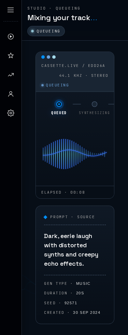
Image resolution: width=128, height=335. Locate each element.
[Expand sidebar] (10, 9)
